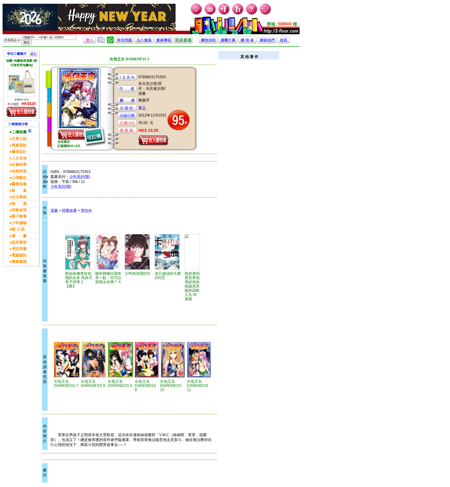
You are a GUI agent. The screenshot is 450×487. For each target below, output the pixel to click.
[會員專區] (163, 42)
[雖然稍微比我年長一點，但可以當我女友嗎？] (109, 252)
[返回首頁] (284, 42)
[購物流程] (208, 42)
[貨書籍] (183, 42)
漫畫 (54, 210)
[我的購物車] (210, 14)
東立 (142, 108)
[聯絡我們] (267, 42)
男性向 (86, 210)
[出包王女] (66, 360)
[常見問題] (251, 14)
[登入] (89, 42)
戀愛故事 (69, 210)
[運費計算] (227, 42)
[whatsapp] (110, 42)
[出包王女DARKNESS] (93, 360)
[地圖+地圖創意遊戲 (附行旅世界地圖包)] (21, 82)
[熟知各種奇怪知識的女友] (79, 252)
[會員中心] (238, 14)
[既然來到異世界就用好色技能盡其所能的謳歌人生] (192, 252)
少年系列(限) (79, 177)
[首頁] (265, 14)
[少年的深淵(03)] (139, 252)
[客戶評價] (101, 42)
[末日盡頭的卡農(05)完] (169, 252)
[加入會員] (224, 14)
